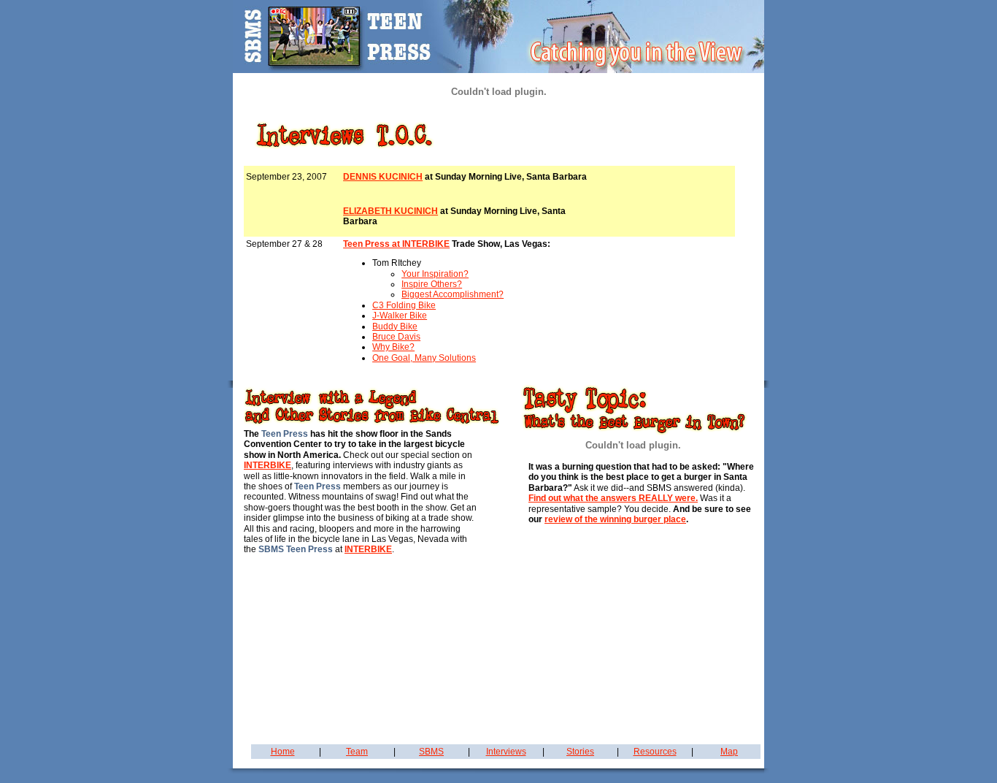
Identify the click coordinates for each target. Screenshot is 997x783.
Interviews (506, 751)
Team (357, 751)
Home (283, 751)
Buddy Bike (394, 326)
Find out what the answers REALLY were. (613, 498)
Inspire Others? (431, 284)
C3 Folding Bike (404, 305)
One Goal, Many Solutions (424, 358)
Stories (580, 751)
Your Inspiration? (435, 274)
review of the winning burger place (615, 519)
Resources (655, 751)
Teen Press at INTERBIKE (396, 244)
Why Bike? (393, 347)
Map (729, 751)
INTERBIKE (267, 465)
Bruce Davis (396, 337)
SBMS (431, 751)
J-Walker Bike (399, 315)
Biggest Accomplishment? (452, 294)
